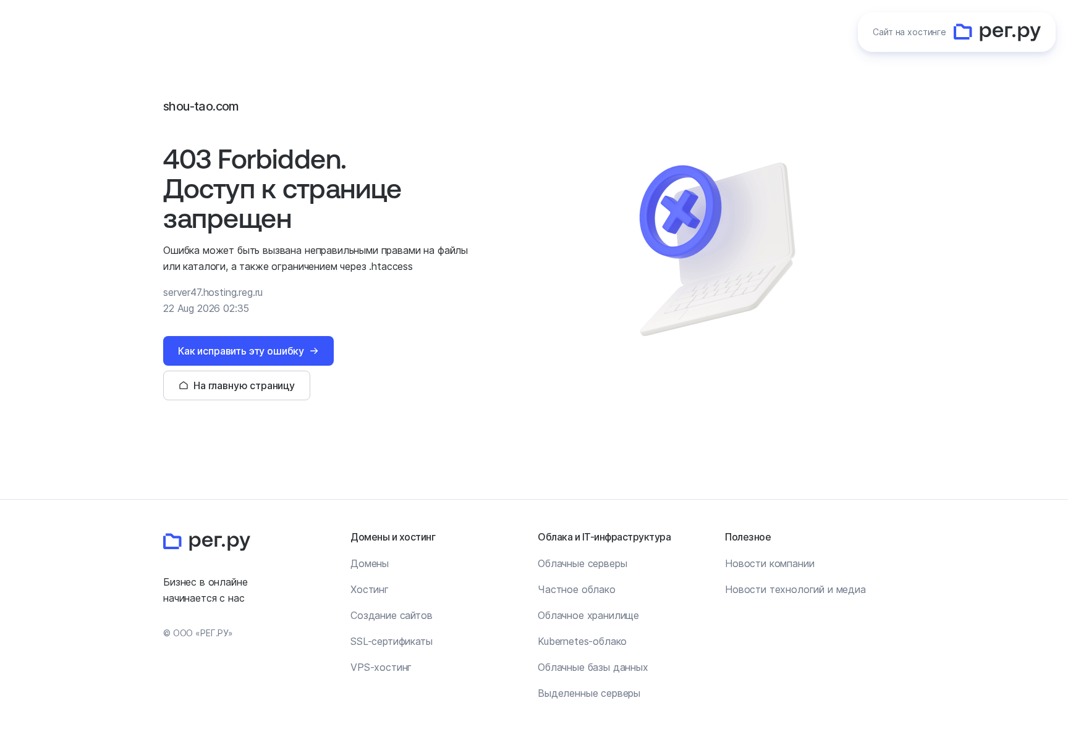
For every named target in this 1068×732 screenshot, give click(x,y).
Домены (369, 563)
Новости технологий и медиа (795, 589)
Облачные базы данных (593, 667)
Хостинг (369, 589)
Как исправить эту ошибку (241, 351)
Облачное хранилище (588, 615)
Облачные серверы (582, 563)
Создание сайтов (391, 615)
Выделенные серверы (589, 693)
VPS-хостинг (381, 667)
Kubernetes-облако (582, 641)
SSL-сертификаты (391, 641)
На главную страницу (244, 385)
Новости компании (769, 563)
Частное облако (577, 589)
